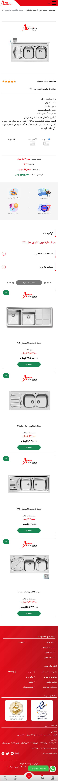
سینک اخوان (43, 10)
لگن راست (31, 139)
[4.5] (3, 81)
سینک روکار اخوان (30, 10)
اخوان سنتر (52, 10)
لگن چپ (45, 139)
